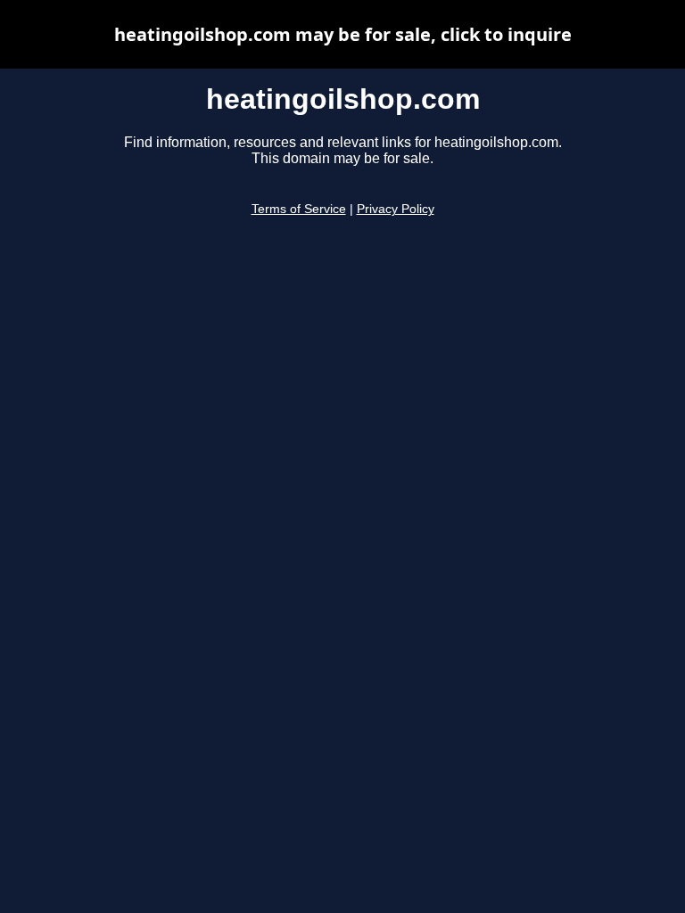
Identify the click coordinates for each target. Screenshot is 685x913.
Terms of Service (299, 209)
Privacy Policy (395, 209)
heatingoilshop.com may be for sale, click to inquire (343, 34)
